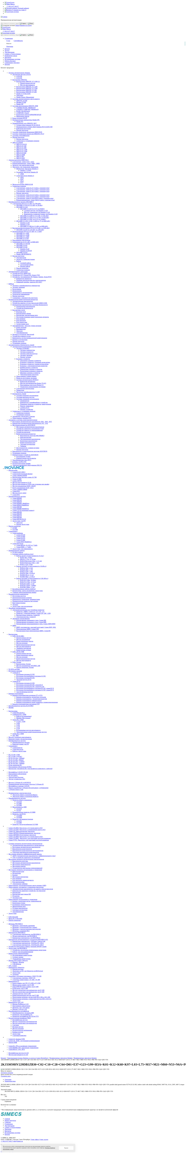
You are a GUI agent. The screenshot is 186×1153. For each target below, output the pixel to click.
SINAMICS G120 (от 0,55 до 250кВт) (32, 209)
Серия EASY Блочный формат (22, 474)
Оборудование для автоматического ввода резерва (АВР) (27, 885)
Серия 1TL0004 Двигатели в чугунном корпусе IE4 (26, 836)
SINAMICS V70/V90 (23, 244)
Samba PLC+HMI (18, 734)
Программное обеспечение (21, 240)
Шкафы (11, 707)
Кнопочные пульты (18, 903)
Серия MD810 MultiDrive (20, 505)
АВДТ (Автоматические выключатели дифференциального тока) (34, 856)
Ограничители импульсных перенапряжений (27, 868)
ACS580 (19, 805)
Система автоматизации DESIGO (27, 380)
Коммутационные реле (27, 442)
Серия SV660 (20, 536)
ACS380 (19, 822)
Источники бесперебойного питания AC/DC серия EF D (35, 690)
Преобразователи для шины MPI (23, 1013)
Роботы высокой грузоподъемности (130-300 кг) (32, 578)
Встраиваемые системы (12, 59)
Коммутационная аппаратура (26, 434)
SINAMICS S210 (21, 252)
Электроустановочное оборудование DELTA (27, 465)
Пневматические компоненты (18, 594)
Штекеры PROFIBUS (16, 924)
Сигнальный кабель (26, 264)
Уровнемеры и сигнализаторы (22, 292)
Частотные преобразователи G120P (28, 392)
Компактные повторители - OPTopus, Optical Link (28, 941)
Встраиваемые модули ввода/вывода (28, 730)
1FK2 (22, 177)
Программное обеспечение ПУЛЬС (20, 767)
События (8, 1122)
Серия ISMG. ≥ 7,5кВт (23, 547)
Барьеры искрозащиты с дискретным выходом (31, 699)
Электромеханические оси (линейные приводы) (28, 610)
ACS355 (19, 821)
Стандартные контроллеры (25, 388)
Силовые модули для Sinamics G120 (36, 210)
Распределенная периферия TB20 (20, 1018)
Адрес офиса (35, 1139)
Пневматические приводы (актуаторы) (25, 601)
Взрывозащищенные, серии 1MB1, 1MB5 (26, 163)
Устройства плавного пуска (21, 336)
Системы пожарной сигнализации (27, 399)
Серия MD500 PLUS (19, 519)
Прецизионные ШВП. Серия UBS (27, 629)
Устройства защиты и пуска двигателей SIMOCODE (29, 303)
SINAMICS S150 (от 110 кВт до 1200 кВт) (30, 230)
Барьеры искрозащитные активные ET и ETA (27, 695)
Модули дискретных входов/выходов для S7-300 (28, 990)
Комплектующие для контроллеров (20, 739)
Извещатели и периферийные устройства (34, 402)
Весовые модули (17, 1027)
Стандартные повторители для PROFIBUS (26, 934)
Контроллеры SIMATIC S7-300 (26, 90)
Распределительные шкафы (21, 463)
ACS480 (19, 803)
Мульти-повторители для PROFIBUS (24, 936)
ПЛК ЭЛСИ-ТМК (18, 652)
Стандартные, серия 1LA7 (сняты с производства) (32, 188)
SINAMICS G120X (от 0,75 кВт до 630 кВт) (34, 217)
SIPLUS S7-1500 (21, 151)
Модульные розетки (19, 866)
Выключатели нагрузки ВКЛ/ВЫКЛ (32, 435)
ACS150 (19, 809)
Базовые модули (17, 1032)
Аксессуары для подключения (22, 606)
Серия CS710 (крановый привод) (23, 510)
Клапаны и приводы (23, 359)
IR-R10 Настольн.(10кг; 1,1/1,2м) (31, 561)
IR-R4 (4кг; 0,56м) (26, 557)
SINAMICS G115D (22, 238)
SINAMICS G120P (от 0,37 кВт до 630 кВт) (34, 216)
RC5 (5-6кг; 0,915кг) (15, 756)
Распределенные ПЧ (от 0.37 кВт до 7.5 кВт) (27, 231)
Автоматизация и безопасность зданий (21, 345)
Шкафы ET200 (21, 102)
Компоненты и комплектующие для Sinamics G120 (40, 214)
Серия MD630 (17, 502)
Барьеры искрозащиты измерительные (29, 700)
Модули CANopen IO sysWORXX (20, 782)
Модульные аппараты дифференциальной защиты (25, 854)
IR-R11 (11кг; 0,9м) (26, 564)
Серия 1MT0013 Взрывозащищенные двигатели (24, 833)
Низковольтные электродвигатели (20, 793)
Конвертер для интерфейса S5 (22, 1014)
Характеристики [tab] (10, 1081)
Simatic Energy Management (25, 97)
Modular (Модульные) (23, 718)
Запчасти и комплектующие (25, 259)
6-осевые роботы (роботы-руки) (22, 554)
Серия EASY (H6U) (18, 472)
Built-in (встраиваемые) (24, 716)
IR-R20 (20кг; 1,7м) (26, 570)
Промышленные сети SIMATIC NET (24, 123)
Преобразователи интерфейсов (19, 1011)
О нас (8, 40)
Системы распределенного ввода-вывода (26, 99)
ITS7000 (15, 529)
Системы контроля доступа (25, 397)
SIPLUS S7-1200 (21, 149)
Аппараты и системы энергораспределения (23, 420)
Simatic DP (19, 104)
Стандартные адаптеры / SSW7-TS (23, 978)
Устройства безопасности (24, 308)
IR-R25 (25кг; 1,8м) (26, 571)
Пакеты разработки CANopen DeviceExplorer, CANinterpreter (28, 788)
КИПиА (11, 284)
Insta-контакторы (25, 437)
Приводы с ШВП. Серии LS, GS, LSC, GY (30, 611)
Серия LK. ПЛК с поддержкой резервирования (24, 1041)
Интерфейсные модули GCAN (19, 1053)
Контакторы (16, 892)
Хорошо (66, 1148)
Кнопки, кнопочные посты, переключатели (26, 901)
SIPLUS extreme (17, 142)
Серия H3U (16, 491)
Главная (7, 1119)
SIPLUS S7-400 (21, 148)
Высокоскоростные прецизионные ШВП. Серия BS (33, 631)
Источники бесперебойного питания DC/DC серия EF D (35, 688)
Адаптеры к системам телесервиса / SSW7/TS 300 (25, 976)
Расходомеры (16, 289)
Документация (9, 52)
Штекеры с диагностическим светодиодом (26, 929)
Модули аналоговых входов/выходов (24, 1023)
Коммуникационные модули (25, 645)
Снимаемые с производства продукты (25, 298)
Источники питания (15, 671)
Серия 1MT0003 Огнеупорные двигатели (22, 835)
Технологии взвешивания (20, 294)
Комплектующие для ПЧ (20, 744)
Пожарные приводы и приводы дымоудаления (35, 404)
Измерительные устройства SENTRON (25, 455)
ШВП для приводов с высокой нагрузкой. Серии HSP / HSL (36, 627)
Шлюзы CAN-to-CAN (19, 1009)
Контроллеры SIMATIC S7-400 (26, 92)
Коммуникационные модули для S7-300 (25, 995)
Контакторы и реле (18, 310)
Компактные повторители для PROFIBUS (26, 938)
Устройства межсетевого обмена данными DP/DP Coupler (27, 946)
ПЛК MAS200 (13, 917)
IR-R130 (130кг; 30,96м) (28, 580)
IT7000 (14, 528)
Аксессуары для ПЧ (18, 521)
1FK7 (22, 179)
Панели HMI (13, 1042)
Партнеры (9, 46)
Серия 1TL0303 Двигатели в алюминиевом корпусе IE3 (27, 829)
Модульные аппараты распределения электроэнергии (26, 859)
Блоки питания (21, 327)
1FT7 (22, 182)
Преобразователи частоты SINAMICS (21, 202)
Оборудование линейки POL (21, 418)
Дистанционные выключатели (30, 439)
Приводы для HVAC (19, 814)
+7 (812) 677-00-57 (7, 1141)
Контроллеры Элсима (23, 664)
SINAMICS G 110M (22, 235)
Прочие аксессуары (22, 524)
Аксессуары (12, 913)
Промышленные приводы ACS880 (23, 812)
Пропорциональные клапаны (22, 597)
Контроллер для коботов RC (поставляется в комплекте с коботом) (30, 768)
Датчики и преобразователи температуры (26, 285)
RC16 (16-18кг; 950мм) (16, 760)
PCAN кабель (13, 775)
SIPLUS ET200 (21, 153)
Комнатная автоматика (27, 381)
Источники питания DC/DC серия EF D (29, 685)
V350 (18, 725)
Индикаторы (16, 873)
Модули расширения (23, 639)
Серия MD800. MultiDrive (20, 503)
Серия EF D (16, 681)
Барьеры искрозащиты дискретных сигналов (31, 697)
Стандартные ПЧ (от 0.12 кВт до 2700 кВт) (26, 203)
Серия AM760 (17, 481)
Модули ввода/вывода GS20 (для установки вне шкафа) (30, 484)
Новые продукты (10, 1120)
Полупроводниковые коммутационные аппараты (32, 317)
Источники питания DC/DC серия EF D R (30, 686)
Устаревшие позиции (19, 343)
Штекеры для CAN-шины (20, 1007)
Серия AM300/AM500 (19, 475)
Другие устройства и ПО (17, 779)
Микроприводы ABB (19, 807)
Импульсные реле (18, 871)
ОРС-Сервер (13, 966)
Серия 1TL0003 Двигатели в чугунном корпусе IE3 (26, 828)
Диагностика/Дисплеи (16, 777)
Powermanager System (23, 456)
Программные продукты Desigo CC (32, 385)
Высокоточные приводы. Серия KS (28, 615)
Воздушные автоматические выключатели (26, 847)
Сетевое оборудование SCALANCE (28, 125)
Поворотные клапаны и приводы (31, 369)
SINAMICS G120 (22, 207)
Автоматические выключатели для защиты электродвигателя (32, 889)
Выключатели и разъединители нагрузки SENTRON (29, 451)
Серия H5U (16, 495)
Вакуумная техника (18, 603)
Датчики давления (18, 287)
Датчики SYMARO (22, 348)
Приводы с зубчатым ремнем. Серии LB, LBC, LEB (33, 613)
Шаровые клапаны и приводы (30, 373)
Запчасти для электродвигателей (23, 165)
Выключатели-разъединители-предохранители (27, 850)
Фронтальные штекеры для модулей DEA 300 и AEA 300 (31, 997)
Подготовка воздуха (19, 596)
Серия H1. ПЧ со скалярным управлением (22, 1046)
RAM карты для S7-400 (20, 988)
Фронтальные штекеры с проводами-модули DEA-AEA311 (31, 999)
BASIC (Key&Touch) (23, 111)
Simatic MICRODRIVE (23, 254)
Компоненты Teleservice (16, 967)
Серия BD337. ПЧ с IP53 (17, 1049)
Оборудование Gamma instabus (26, 376)
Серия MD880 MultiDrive (20, 508)
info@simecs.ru (18, 1141)
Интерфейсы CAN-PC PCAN (18, 772)
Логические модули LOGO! (21, 74)
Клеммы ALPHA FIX (19, 462)
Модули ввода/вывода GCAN (18, 1055)
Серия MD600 (17, 498)
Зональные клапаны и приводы (30, 360)
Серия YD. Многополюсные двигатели (22, 831)
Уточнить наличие (7, 1073)
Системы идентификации (20, 135)
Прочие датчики (25, 357)
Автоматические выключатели (22, 301)
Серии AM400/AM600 (19, 489)
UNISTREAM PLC (18, 713)
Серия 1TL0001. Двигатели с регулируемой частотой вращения (30, 838)
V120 (18, 728)
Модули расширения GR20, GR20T (24, 486)
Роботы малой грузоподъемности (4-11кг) (30, 556)
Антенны (15, 974)
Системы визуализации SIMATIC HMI (25, 106)
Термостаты (20, 390)
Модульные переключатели (21, 864)
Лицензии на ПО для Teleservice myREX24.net (27, 971)
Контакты (8, 57)
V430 (18, 723)
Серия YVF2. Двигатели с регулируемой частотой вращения (29, 840)
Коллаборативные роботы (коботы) (24, 589)
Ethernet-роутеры (17, 969)
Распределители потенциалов (22, 1030)
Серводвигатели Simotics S (25, 175)
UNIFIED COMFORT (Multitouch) (27, 109)
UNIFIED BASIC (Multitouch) (26, 107)
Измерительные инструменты (26, 458)
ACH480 (19, 816)
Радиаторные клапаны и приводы (31, 371)
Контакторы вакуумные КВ (21, 894)
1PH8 (22, 174)
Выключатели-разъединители (22, 849)
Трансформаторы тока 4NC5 (21, 460)
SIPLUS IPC (20, 156)
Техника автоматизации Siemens (19, 73)
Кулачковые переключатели (21, 904)
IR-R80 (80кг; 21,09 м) (27, 577)
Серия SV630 (20, 535)
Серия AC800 (16, 479)
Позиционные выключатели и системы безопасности (30, 305)
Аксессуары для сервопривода (22, 549)
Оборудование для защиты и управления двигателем (26, 887)
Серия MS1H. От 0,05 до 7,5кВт (26, 545)
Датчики (15, 604)
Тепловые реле (17, 898)
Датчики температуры (27, 350)
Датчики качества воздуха (28, 353)
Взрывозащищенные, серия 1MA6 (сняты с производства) (35, 200)
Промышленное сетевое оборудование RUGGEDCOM (34, 127)
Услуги (7, 50)
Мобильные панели (22, 116)
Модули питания (21, 643)
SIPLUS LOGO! (21, 144)
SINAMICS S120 (21, 247)
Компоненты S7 (14, 981)
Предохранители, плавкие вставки (27, 448)
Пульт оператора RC (15, 765)
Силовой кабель (25, 263)
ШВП (14, 625)
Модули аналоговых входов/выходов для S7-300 (28, 992)
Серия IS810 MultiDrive (24, 542)
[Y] (30, 23)
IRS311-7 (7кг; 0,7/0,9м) (28, 559)
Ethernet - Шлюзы (18, 962)
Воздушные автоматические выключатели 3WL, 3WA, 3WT (32, 421)
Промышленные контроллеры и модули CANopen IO (26, 784)
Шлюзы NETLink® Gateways (18, 960)
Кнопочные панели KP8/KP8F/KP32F (28, 114)
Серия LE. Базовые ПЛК (17, 1039)
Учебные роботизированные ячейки (24, 592)
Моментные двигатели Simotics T (27, 169)
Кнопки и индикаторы (19, 339)
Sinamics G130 (25, 223)
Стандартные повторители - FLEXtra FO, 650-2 (28, 943)
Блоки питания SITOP (19, 118)
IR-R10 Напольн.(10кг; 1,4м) (29, 563)
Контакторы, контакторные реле (27, 315)
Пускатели (15, 896)
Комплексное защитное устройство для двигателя (28, 891)
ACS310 (19, 802)
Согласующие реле (22, 324)
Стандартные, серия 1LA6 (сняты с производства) (32, 191)
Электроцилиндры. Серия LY (26, 617)
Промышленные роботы (17, 550)
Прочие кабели (25, 266)
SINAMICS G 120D (22, 237)
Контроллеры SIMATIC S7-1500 (26, 88)
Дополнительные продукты (29, 374)
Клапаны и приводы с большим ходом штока (35, 362)
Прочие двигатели (22, 193)
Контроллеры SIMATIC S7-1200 (26, 87)
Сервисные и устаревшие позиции (27, 141)
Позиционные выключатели (25, 306)
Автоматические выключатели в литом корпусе (28, 845)
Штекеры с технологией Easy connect (24, 927)
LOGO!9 (19, 78)
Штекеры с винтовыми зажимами (23, 925)
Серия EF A (16, 672)
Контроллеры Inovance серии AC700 (24, 477)
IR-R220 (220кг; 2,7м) (27, 583)
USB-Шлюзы (16, 964)
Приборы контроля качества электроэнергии (31, 280)
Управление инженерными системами (33, 387)
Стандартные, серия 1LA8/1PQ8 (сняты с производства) (34, 198)
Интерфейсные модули (20, 1020)
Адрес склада (43, 1139)
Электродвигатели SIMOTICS (18, 160)
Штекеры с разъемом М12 (21, 931)
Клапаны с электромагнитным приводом (33, 366)
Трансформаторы (22, 332)
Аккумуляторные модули (24, 692)
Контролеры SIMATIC (19, 80)
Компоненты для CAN (16, 1002)
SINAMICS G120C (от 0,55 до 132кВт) (33, 219)
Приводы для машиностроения (22, 819)
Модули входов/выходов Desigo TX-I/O (33, 383)
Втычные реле (21, 312)
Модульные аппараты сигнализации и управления (25, 870)
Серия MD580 (17, 507)
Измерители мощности (23, 278)
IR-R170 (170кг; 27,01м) (28, 582)
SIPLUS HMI (20, 155)
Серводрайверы (17, 533)
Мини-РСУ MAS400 (15, 918)
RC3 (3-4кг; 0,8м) (14, 754)
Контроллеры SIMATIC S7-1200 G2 (28, 81)
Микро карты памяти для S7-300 (23, 985)
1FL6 (22, 181)
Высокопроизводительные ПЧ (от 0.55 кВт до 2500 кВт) (31, 228)
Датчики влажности (26, 352)
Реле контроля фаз (18, 882)
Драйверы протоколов (23, 648)
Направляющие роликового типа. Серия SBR (31, 622)
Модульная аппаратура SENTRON (23, 425)
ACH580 (19, 817)
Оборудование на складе (23, 25)
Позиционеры (17, 291)
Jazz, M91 (15, 735)
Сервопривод (13, 531)
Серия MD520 (17, 500)
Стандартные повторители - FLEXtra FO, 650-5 (28, 945)
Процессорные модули (27, 83)
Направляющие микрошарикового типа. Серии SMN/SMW (35, 624)
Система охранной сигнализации (27, 395)
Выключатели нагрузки (20, 861)
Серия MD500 (17, 517)
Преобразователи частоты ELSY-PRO (21, 706)
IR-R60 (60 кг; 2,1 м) (27, 575)
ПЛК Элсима (16, 662)
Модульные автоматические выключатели (30, 427)
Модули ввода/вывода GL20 (21, 482)
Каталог (7, 49)
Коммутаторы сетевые (23, 650)
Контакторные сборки (23, 313)
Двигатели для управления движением (25, 167)
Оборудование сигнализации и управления (23, 899)
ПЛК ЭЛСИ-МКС (18, 636)
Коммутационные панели (24, 641)
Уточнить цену (6, 1076)
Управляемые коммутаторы (21, 959)
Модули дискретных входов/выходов (24, 1021)
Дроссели (19, 331)
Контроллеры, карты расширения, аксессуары (27, 590)
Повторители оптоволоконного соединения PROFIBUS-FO (28, 939)
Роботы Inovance (10, 61)
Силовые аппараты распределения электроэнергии (25, 843)
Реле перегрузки (21, 322)
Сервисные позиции (19, 186)
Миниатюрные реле (19, 906)
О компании (9, 38)
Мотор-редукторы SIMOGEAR (22, 184)
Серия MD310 (17, 515)
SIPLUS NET (20, 158)
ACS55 (18, 810)
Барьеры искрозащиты (16, 693)
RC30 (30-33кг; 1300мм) (16, 763)
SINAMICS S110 (21, 245)
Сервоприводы (17, 747)
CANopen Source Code (16, 789)
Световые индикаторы (27, 444)
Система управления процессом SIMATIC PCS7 (28, 134)
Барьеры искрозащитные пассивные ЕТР (26, 704)
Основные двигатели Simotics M (27, 172)
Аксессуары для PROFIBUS (18, 948)
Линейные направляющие (17, 608)
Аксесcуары (16, 1034)
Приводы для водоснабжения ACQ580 (25, 824)
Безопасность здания (19, 394)
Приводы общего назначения (22, 800)
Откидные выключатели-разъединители (25, 852)
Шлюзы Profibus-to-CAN (20, 1004)
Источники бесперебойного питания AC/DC (31, 676)
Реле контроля (21, 320)
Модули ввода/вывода (27, 85)
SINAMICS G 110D (22, 233)
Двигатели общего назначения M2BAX (25, 796)
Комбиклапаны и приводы (29, 367)
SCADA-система (14, 669)
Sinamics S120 (24, 249)
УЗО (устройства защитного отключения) (26, 857)
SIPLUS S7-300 (21, 146)
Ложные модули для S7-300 (21, 993)
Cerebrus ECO (24, 407)
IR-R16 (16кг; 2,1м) (26, 568)
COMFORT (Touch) (22, 113)
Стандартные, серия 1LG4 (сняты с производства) (32, 195)
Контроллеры (13, 470)
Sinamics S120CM (26, 250)
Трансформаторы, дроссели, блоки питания (26, 326)
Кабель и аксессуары (19, 751)
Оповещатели (24, 401)
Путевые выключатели (20, 908)
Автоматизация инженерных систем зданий (27, 346)
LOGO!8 (19, 76)
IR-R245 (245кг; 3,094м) (28, 585)
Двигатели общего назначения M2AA (24, 795)
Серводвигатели (17, 543)
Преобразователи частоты (17, 496)
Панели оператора (22, 268)
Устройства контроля (23, 432)
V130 (18, 727)
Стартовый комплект (19, 1035)
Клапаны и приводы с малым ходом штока (34, 364)
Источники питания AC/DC (25, 674)
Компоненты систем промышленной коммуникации (29, 338)
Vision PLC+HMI (18, 720)
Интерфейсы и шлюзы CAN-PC (19, 786)
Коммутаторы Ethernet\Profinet (18, 953)
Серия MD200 (17, 512)
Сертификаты (18, 40)
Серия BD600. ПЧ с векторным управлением (23, 1048)
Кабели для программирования (22, 952)
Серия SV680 (20, 540)
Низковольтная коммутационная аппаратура (23, 299)
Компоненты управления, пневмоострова (26, 599)
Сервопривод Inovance (12, 62)
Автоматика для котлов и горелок (23, 416)
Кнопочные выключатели (28, 441)
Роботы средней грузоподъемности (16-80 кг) (31, 566)
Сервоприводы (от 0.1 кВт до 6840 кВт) (25, 242)
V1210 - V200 (20, 721)
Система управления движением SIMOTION (27, 132)
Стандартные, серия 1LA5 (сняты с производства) (32, 189)
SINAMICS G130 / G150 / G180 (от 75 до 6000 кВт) (33, 221)
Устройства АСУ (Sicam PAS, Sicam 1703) (26, 275)
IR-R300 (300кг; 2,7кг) (27, 587)
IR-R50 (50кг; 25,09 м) (27, 573)
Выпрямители (21, 329)
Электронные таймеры (20, 884)
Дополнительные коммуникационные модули (31, 732)
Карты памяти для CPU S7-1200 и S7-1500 (26, 983)
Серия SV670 (20, 538)
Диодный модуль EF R (23, 679)
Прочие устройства (26, 409)
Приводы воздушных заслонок (26, 378)
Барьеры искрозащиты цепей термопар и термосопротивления (37, 702)
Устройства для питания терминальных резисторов (29, 950)
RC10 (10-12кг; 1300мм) (16, 758)
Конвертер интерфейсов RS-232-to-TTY (25, 1016)
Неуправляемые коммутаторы (22, 955)
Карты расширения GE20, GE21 (23, 488)
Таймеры (23, 446)
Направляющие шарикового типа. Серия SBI (31, 620)
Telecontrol (19, 95)
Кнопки (15, 875)
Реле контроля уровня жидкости (23, 880)
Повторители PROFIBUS (17, 932)
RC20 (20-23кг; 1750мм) (16, 761)
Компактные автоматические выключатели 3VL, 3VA (30, 423)
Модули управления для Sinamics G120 (37, 212)
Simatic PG (19, 121)
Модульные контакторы (20, 877)
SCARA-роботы (17, 552)
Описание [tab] (8, 1079)
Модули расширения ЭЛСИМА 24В (28, 665)
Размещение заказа (11, 56)
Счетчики (15, 1025)
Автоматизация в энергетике (18, 271)
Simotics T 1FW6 (25, 170)
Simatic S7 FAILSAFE (23, 93)
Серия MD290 (17, 514)
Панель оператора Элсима (25, 667)
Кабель (18, 261)
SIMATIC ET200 (21, 100)
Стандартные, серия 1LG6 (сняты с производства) (32, 196)
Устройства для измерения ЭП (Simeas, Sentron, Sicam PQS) (32, 277)
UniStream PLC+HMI (19, 714)
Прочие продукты (22, 130)
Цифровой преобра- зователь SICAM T (29, 282)
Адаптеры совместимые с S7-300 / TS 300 (26, 979)
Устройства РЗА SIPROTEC (21, 273)
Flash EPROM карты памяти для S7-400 (25, 986)
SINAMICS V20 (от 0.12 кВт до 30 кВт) (29, 205)
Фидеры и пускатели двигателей (23, 334)
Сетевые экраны (17, 957)
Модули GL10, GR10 (19, 493)
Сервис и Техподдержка (13, 54)
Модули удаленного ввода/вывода (20, 737)
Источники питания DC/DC (25, 678)
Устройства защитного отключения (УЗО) (30, 428)
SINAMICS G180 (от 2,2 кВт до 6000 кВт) (34, 226)
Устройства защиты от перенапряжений (29, 430)
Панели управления (26, 406)
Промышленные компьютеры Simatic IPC (26, 120)
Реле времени (20, 319)
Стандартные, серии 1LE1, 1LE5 (23, 162)
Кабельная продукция (23, 128)
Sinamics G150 (25, 224)
